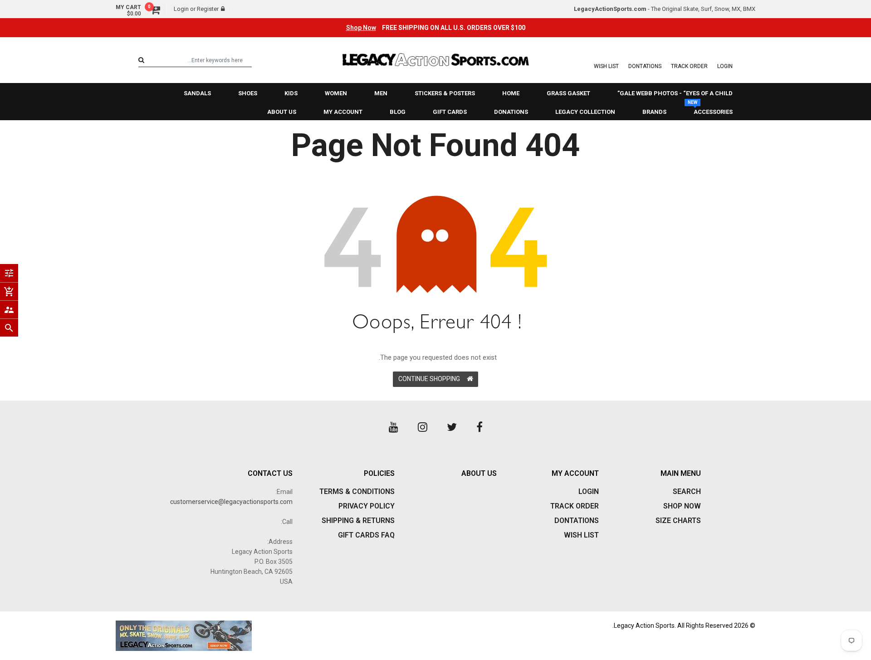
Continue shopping (429, 378)
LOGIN (725, 66)
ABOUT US (479, 473)
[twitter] (452, 427)
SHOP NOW (682, 506)
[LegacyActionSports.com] (272, 636)
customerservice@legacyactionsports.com (231, 501)
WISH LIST (606, 66)
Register (208, 8)
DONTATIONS (644, 66)
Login (181, 8)
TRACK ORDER (689, 66)
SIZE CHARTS (678, 520)
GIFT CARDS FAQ (366, 535)
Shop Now (361, 27)
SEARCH (687, 491)
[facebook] (479, 427)
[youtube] (393, 427)
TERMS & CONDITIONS (357, 491)
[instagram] (422, 427)
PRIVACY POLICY (366, 506)
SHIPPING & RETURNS (358, 520)
